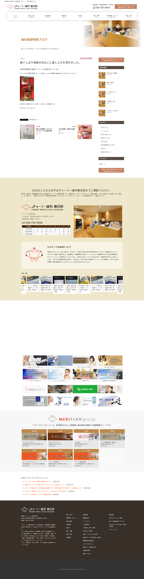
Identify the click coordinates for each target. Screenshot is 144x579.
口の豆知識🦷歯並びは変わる (67, 130)
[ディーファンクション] (85, 401)
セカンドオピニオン (88, 544)
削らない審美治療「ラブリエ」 (117, 521)
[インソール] (110, 401)
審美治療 (111, 514)
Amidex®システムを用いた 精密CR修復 (117, 525)
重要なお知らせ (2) (106, 152)
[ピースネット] (85, 389)
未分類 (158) (104, 141)
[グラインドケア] (60, 401)
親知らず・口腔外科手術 (89, 547)
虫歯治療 (85, 514)
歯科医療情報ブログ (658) (108, 145)
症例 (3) (103, 148)
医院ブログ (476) (105, 138)
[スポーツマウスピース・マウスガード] (60, 389)
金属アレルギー (87, 553)
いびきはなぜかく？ (112, 92)
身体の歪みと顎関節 (112, 73)
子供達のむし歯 (111, 101)
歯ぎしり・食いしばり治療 (90, 534)
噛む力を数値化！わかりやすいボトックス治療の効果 (44, 130)
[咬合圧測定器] (35, 401)
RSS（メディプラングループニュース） (36, 478)
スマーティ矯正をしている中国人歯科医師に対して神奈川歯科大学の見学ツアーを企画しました (53, 488)
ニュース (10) (104, 131)
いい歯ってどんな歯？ (112, 110)
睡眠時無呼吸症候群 (88, 540)
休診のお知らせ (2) (106, 134)
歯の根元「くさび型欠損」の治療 (91, 537)
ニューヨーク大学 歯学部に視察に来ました (37, 481)
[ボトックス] (110, 389)
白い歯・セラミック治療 (115, 518)
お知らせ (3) (104, 127)
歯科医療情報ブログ (86, 58)
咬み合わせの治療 (87, 531)
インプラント (86, 521)
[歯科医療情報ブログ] (27, 132)
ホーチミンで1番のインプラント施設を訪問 (37, 494)
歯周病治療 (86, 518)
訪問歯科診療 (86, 550)
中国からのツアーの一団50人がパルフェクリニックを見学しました (44, 485)
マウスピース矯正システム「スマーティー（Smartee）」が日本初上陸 (45, 491)
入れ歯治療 (86, 524)
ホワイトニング (113, 529)
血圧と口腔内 (110, 82)
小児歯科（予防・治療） (89, 528)
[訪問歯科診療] (35, 389)
